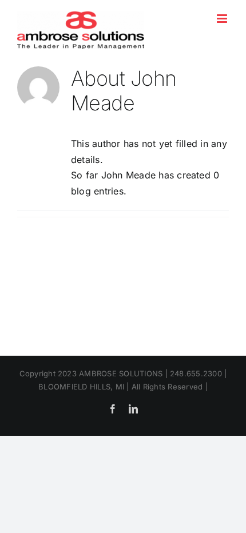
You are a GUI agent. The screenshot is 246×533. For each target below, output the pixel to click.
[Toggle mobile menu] (223, 19)
